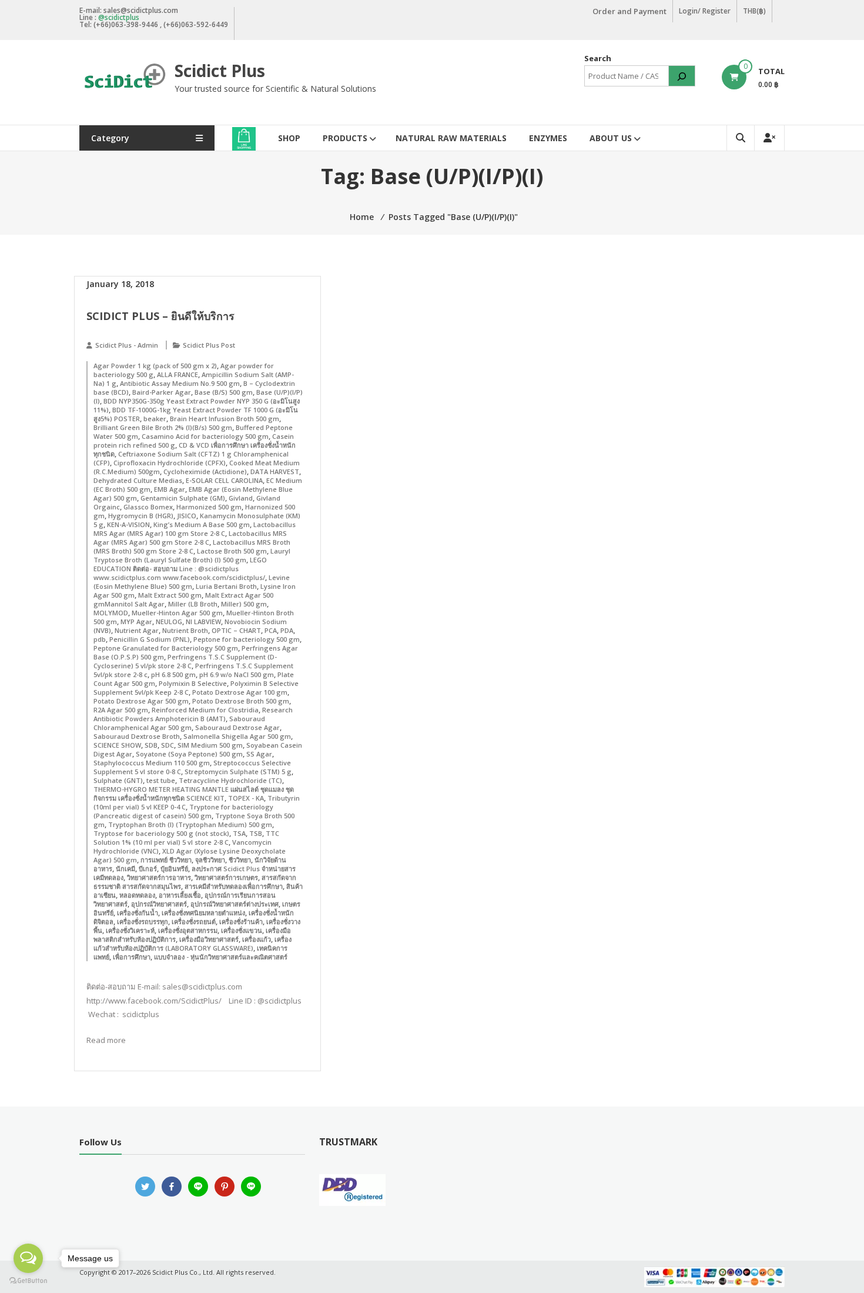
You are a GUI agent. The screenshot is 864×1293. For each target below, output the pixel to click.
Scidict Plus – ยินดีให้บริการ (160, 316)
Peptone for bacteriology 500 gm (246, 639)
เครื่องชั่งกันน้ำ (137, 912)
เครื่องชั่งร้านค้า (241, 921)
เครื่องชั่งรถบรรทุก (142, 921)
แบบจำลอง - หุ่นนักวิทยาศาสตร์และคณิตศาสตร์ (220, 956)
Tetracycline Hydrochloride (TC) (230, 780)
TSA (239, 833)
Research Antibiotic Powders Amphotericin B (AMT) (193, 714)
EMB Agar (169, 489)
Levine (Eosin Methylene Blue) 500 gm (191, 582)
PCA (270, 630)
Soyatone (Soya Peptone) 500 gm (189, 753)
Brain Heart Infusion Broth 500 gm (224, 418)
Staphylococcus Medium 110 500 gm (151, 762)
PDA (286, 630)
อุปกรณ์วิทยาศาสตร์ (159, 903)
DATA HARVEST (274, 471)
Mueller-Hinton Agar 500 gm (177, 612)
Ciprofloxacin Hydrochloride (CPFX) (169, 462)
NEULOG (169, 621)
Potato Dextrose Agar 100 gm (239, 692)
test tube (160, 780)
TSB (255, 833)
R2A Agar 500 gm (120, 709)
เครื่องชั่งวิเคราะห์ (130, 930)
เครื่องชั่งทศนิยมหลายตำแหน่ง (203, 912)
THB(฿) (754, 11)
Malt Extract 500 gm (170, 595)
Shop (289, 138)
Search (597, 58)
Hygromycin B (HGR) (140, 515)
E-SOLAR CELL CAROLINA (224, 480)
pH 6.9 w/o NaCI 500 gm (236, 674)
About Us (611, 138)
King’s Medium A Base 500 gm (201, 524)
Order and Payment (629, 11)
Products (345, 138)
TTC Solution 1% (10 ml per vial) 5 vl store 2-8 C (186, 838)
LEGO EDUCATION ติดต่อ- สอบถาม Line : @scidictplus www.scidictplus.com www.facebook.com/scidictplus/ (180, 568)
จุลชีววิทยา (210, 859)
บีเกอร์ (148, 868)
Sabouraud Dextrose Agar (237, 727)
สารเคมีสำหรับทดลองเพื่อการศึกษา (234, 886)
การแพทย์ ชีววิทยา (166, 859)
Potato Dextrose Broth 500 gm (240, 701)
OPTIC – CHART (236, 630)
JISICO (186, 515)
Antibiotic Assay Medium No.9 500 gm (180, 383)
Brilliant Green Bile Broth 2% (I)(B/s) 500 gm (162, 427)
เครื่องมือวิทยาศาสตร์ (209, 939)
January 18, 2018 (120, 283)
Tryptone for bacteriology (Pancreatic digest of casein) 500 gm (183, 811)
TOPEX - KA (246, 798)
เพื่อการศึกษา (131, 956)
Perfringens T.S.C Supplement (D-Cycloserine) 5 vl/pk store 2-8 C (185, 661)
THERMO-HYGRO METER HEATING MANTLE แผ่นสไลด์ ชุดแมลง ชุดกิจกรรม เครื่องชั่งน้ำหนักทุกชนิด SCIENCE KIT (193, 793)
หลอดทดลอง (137, 895)
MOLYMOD (110, 612)
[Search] (681, 75)
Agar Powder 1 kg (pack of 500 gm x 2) (155, 365)
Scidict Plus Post (209, 345)
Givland (241, 498)
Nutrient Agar (137, 630)
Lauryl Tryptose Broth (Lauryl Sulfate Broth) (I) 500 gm (191, 555)
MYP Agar (136, 621)
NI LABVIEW (203, 621)
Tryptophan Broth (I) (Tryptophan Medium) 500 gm (190, 824)
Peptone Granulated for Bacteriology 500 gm (165, 648)
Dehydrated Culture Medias (137, 480)
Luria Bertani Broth (226, 586)
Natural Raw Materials (451, 138)
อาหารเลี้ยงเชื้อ (180, 895)
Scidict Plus (220, 70)
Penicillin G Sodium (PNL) (149, 639)
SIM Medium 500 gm (210, 745)
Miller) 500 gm (244, 603)
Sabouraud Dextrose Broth (136, 736)
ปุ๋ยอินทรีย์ (174, 868)
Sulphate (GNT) (118, 780)
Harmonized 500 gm (209, 506)
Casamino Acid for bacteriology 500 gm (205, 436)
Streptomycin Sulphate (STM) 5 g (238, 771)
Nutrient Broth (185, 630)
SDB (151, 745)
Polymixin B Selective (193, 683)
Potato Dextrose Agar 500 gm (141, 701)
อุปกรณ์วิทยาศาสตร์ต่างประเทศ (234, 903)
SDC (167, 745)
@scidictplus (118, 17)
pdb (99, 639)
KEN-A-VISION (128, 524)
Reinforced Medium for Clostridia (205, 709)
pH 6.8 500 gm (173, 674)
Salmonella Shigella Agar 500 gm (237, 736)
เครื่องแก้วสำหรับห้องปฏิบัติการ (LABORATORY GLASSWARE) (192, 943)
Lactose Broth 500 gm (232, 550)
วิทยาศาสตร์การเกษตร (226, 877)
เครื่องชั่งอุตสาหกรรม (187, 930)
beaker (154, 418)
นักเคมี (125, 868)
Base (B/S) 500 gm (224, 392)
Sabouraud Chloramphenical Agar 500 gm (179, 723)
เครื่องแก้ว (256, 939)
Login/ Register (705, 11)
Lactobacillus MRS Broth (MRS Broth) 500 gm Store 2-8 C (191, 546)
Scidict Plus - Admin (126, 345)
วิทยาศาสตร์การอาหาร (159, 877)
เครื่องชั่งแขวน (241, 930)
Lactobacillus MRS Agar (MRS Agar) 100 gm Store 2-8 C (194, 529)
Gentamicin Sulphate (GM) (182, 498)
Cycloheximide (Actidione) (205, 471)
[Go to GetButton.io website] (28, 1281)
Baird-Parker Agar (161, 392)
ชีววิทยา (240, 859)
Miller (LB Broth (192, 603)
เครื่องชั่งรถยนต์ (194, 921)
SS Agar (259, 753)
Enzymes (548, 138)
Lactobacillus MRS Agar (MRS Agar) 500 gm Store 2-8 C (190, 537)
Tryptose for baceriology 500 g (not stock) (161, 833)
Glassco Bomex (148, 506)
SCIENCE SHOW (117, 745)
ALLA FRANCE (177, 374)
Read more (106, 1040)
